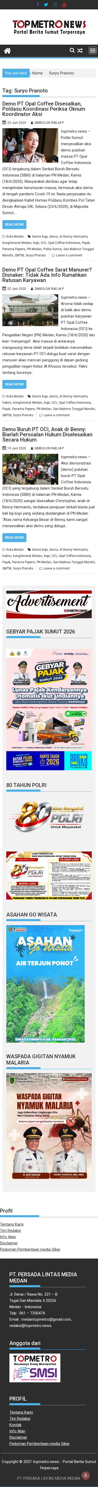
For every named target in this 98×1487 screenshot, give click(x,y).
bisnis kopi (40, 236)
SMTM (19, 255)
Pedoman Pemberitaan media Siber (30, 1249)
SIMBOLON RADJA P (49, 123)
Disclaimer (9, 1243)
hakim (6, 402)
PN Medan (34, 249)
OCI (43, 243)
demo (53, 236)
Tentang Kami (12, 1224)
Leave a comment (69, 255)
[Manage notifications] (86, 1475)
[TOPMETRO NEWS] (7, 50)
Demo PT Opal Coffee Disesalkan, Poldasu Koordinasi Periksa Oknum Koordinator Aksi (43, 109)
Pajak (86, 243)
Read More (14, 224)
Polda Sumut (52, 249)
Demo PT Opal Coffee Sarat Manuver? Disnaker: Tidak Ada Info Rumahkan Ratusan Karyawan (47, 275)
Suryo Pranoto (36, 255)
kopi (36, 243)
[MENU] (93, 50)
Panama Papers (13, 249)
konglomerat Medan (16, 243)
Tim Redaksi (10, 1230)
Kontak (15, 1425)
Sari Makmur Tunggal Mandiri (74, 409)
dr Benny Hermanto (74, 236)
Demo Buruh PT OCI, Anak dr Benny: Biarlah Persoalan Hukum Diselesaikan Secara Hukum (47, 434)
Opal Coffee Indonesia (64, 243)
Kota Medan (15, 236)
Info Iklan (8, 1237)
